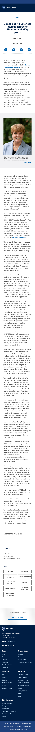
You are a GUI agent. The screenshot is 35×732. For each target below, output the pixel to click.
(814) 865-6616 (15, 558)
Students (24, 571)
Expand (27, 163)
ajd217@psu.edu (8, 556)
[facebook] (5, 50)
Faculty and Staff (25, 576)
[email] (29, 50)
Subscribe (16, 618)
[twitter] (13, 50)
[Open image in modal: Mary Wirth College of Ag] (17, 136)
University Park (10, 588)
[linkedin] (21, 50)
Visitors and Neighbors (10, 576)
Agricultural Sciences (25, 588)
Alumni (24, 582)
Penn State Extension (19, 237)
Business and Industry (10, 582)
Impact (17, 17)
